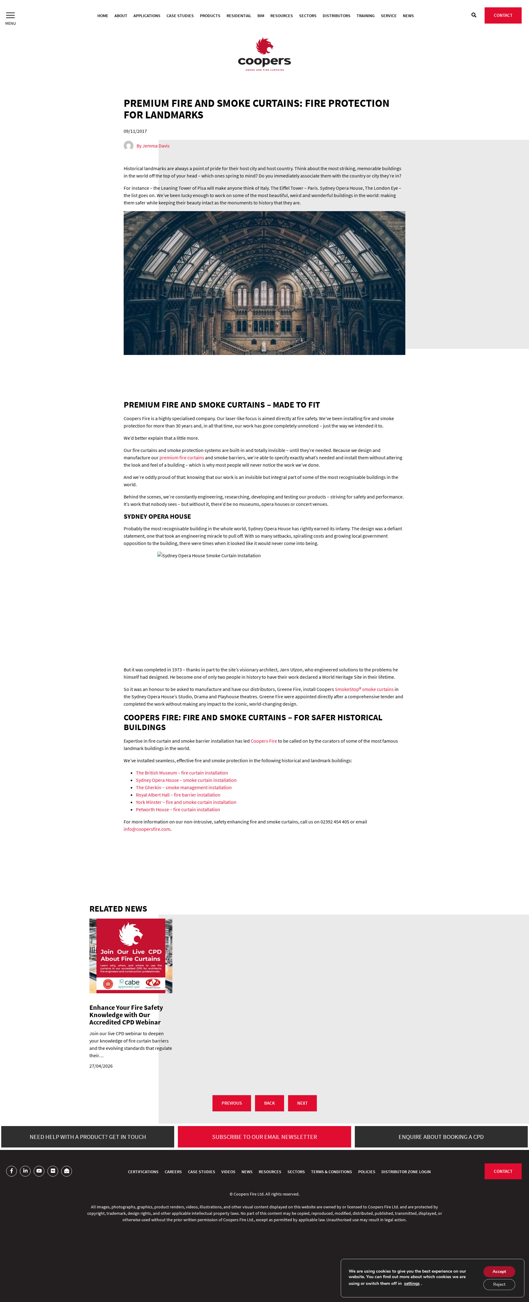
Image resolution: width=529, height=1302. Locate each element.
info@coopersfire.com (147, 829)
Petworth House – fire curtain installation (178, 809)
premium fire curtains (181, 457)
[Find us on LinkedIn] (25, 1171)
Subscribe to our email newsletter (264, 1136)
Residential (239, 15)
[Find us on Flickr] (52, 1171)
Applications (146, 15)
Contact (503, 15)
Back (269, 1103)
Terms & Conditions (331, 1171)
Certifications (143, 1171)
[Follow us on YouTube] (39, 1171)
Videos (228, 1171)
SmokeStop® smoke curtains (364, 689)
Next (302, 1103)
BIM (260, 15)
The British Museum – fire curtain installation (182, 773)
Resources (281, 15)
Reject (499, 1284)
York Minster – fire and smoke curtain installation (186, 802)
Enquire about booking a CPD (441, 1136)
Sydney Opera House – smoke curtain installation (186, 780)
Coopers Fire (264, 741)
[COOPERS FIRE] (264, 55)
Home (102, 15)
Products (210, 15)
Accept (499, 1271)
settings (412, 1283)
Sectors (308, 15)
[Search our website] (473, 15)
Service (389, 15)
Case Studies (180, 15)
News (408, 15)
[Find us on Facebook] (11, 1171)
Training (366, 15)
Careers (173, 1171)
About (120, 15)
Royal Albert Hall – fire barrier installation (178, 795)
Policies (366, 1171)
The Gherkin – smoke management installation (184, 787)
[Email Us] (66, 1171)
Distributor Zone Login (406, 1171)
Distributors (337, 15)
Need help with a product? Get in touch (88, 1136)
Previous (232, 1103)
